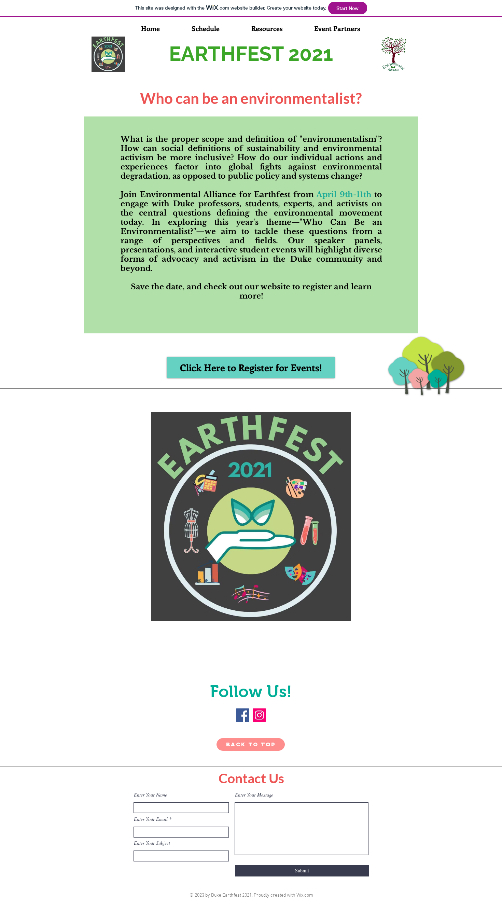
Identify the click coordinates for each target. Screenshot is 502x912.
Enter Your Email (151, 819)
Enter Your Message (254, 794)
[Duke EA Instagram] (259, 715)
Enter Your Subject (152, 843)
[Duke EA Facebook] (242, 715)
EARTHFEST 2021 (251, 54)
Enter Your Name (150, 794)
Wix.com (304, 895)
